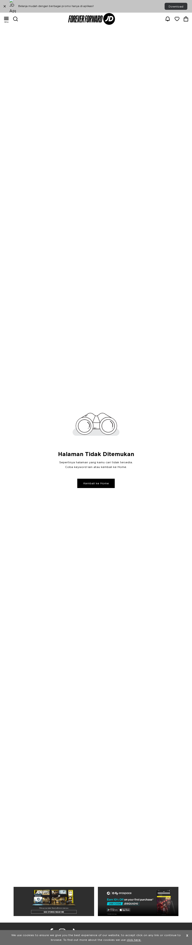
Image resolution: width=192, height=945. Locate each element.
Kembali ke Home (96, 483)
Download (176, 6)
